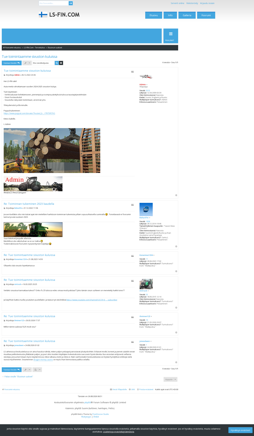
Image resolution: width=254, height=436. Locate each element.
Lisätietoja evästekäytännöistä (118, 431)
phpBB (88, 402)
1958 (148, 221)
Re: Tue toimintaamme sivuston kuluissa (29, 255)
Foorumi (206, 15)
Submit (70, 3)
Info (170, 15)
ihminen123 (144, 316)
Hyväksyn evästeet (240, 430)
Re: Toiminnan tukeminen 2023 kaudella (29, 203)
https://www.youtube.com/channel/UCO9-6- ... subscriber (91, 299)
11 (147, 259)
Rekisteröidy (192, 3)
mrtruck (143, 291)
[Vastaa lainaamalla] (132, 72)
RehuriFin (143, 218)
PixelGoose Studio (100, 414)
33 (147, 294)
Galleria (187, 15)
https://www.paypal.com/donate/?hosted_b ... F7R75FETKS (29, 113)
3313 (148, 90)
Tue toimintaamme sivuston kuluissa (29, 56)
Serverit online (177, 3)
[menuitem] (145, 389)
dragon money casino (43, 359)
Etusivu (154, 15)
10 (147, 320)
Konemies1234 (146, 255)
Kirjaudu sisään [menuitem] (207, 3)
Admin (142, 84)
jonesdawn (144, 341)
